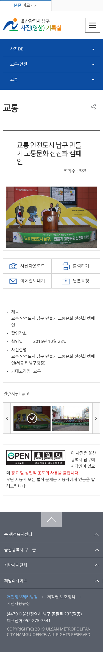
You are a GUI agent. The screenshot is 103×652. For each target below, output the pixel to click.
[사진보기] (32, 418)
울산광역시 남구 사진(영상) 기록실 (32, 24)
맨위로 (51, 519)
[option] (51, 217)
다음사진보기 (96, 418)
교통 (14, 79)
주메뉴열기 (92, 25)
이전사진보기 (7, 418)
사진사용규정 (18, 603)
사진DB (17, 49)
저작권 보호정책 (61, 597)
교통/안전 (18, 64)
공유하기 (93, 107)
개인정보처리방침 (22, 597)
